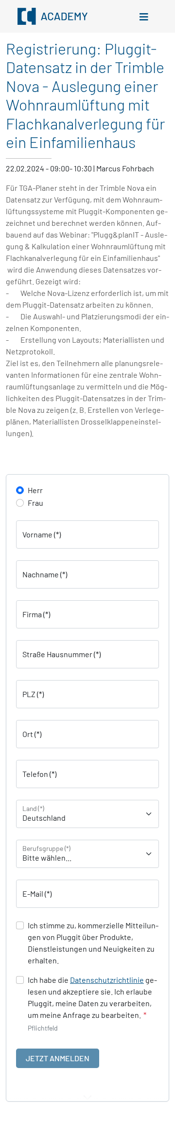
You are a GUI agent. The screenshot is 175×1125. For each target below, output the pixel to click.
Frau (35, 502)
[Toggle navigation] (144, 16)
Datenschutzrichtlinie (107, 979)
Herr (35, 490)
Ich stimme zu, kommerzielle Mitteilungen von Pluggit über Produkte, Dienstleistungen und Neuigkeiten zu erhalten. (93, 943)
